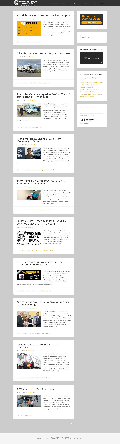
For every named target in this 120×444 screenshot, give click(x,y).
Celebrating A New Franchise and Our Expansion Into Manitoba (39, 263)
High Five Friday (26, 170)
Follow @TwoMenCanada (87, 115)
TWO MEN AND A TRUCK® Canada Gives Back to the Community (42, 182)
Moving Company (36, 83)
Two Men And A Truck (37, 42)
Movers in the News (26, 42)
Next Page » (70, 423)
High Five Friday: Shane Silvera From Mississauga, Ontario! (39, 140)
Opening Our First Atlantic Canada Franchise (38, 345)
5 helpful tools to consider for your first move (43, 53)
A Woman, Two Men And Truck (35, 389)
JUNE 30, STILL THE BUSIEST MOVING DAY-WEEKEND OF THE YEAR (41, 222)
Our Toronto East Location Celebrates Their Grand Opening (43, 303)
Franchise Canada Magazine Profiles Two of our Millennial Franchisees (43, 95)
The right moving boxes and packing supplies (44, 15)
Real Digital (66, 440)
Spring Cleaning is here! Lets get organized (91, 82)
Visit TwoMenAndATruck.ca (60, 437)
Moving (41, 170)
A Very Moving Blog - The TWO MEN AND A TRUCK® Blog (25, 3)
